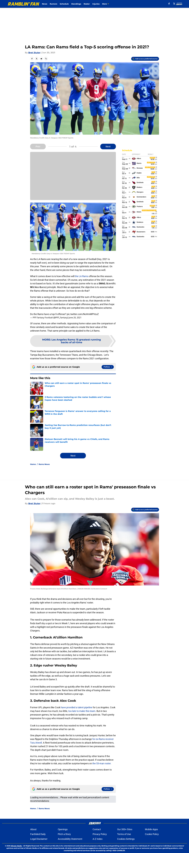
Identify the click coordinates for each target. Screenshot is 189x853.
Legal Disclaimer (38, 839)
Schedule (64, 4)
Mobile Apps (151, 829)
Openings (63, 829)
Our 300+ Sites (124, 829)
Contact (97, 829)
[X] (174, 4)
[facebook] (169, 4)
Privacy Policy (100, 834)
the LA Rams (81, 276)
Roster (87, 4)
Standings (76, 4)
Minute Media (16, 846)
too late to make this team (81, 711)
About (33, 829)
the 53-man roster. (101, 763)
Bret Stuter (34, 52)
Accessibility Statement (70, 839)
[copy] (46, 58)
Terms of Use (124, 834)
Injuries (96, 4)
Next (108, 146)
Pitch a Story (64, 834)
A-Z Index (97, 839)
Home (33, 464)
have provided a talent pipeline (76, 707)
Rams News (44, 464)
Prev (38, 146)
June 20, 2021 (75, 317)
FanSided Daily (38, 834)
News (44, 4)
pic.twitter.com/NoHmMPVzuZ (83, 314)
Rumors (53, 4)
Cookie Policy (152, 834)
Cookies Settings (126, 839)
